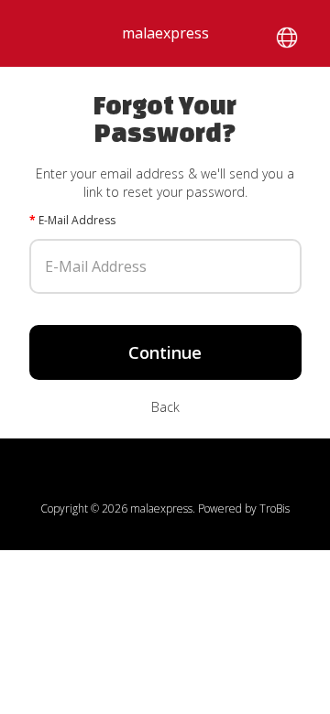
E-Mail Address (77, 220)
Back (165, 407)
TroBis (274, 508)
